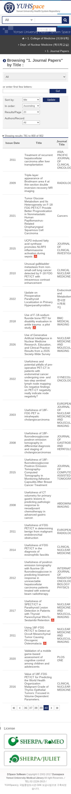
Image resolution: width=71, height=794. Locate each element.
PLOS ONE (60, 658)
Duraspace (58, 774)
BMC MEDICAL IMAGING (63, 321)
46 (57, 707)
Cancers (62, 215)
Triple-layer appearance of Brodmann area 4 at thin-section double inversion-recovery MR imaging (38, 182)
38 (35, 707)
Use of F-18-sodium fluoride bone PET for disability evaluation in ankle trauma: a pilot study (38, 321)
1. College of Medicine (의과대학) (48, 38)
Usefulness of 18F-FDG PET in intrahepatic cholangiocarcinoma (37, 414)
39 (41, 707)
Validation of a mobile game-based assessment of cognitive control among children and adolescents (37, 658)
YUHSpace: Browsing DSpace (32, 7)
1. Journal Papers (58, 51)
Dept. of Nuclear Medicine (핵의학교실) (44, 44)
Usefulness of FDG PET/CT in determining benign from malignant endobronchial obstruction (38, 531)
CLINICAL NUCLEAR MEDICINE (64, 273)
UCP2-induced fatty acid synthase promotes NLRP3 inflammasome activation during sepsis (36, 248)
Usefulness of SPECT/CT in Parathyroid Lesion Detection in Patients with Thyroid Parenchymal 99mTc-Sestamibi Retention (37, 611)
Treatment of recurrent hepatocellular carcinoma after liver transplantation (38, 159)
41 (51, 707)
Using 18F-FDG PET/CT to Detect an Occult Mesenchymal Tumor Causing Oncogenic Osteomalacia (37, 635)
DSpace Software (16, 774)
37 (30, 707)
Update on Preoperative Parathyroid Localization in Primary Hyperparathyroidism (38, 299)
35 (19, 707)
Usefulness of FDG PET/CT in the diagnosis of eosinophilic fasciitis (36, 550)
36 (25, 707)
